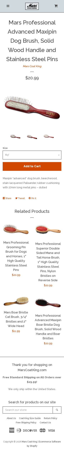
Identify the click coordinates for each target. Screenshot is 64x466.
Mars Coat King (32, 66)
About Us (11, 418)
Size (5, 148)
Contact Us (45, 422)
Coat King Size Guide (30, 418)
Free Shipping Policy (26, 422)
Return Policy (50, 418)
